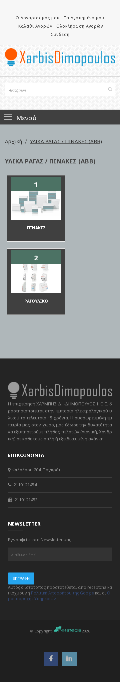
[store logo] (60, 57)
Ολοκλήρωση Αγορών (79, 26)
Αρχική (14, 141)
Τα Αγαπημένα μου (84, 18)
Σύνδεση (60, 34)
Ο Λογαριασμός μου (38, 18)
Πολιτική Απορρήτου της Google (62, 593)
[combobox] (60, 89)
